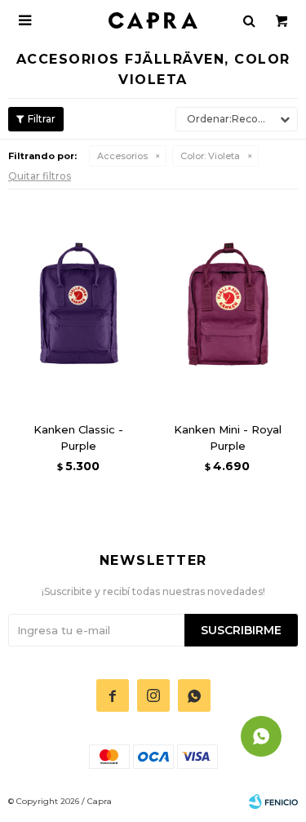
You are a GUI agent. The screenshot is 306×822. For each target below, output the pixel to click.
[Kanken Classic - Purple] (78, 303)
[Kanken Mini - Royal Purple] (228, 303)
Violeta (210, 156)
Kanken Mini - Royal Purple (228, 437)
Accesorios (122, 156)
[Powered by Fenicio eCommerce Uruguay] (273, 801)
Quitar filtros (39, 176)
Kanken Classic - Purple (78, 437)
